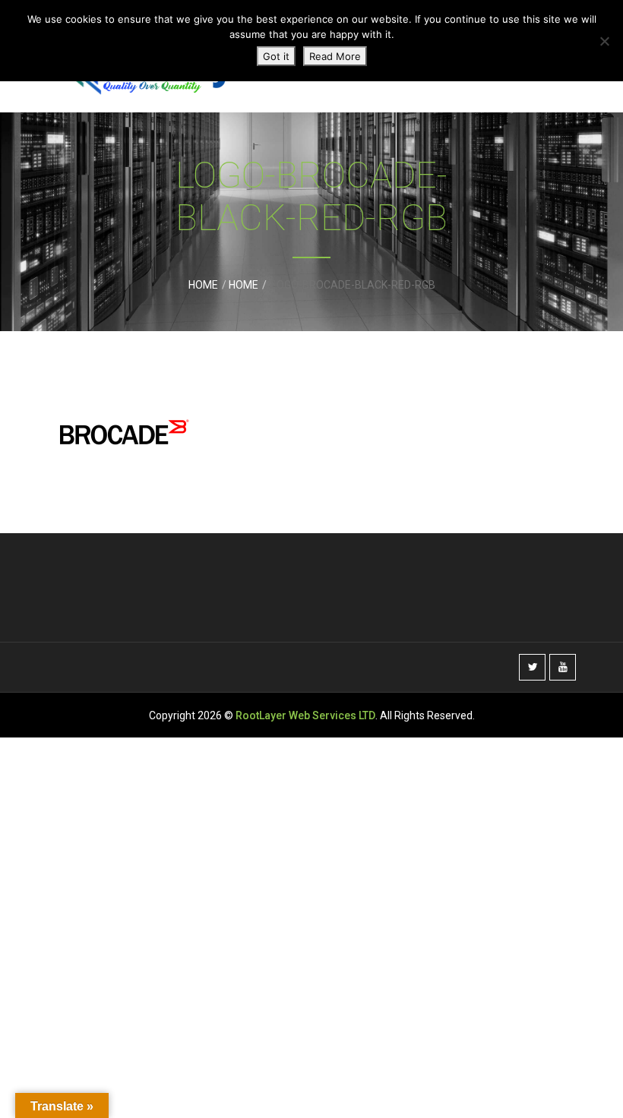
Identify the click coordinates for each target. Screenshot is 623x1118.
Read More (335, 56)
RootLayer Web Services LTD (305, 715)
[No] (604, 41)
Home (203, 285)
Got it (276, 56)
